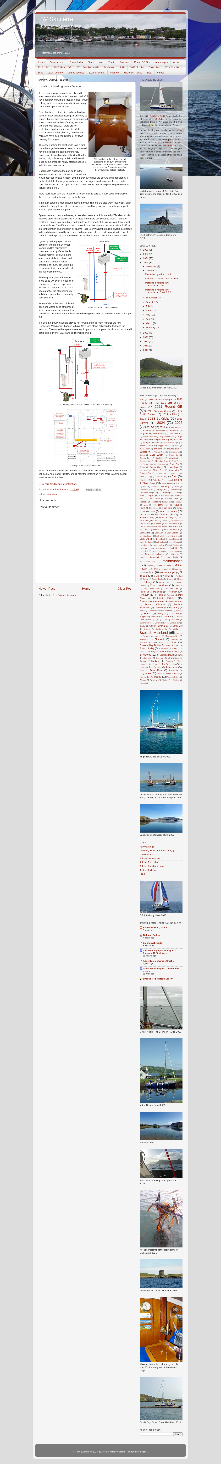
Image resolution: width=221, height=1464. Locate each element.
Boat (149, 72)
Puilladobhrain (166, 611)
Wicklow (154, 680)
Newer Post (47, 588)
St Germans (163, 648)
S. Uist (164, 620)
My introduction (170, 145)
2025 (146, 254)
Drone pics (173, 470)
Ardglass (144, 433)
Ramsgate (161, 614)
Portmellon (159, 608)
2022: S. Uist (137, 67)
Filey (176, 486)
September (152, 297)
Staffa (179, 655)
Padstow (114, 72)
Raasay (179, 611)
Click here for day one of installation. (58, 484)
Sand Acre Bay (145, 623)
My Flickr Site (146, 854)
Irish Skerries (162, 514)
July (148, 306)
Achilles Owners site (150, 858)
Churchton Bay (145, 461)
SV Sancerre (56, 19)
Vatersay (176, 673)
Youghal (143, 683)
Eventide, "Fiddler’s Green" (158, 979)
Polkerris (159, 595)
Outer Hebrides (159, 585)
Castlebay (159, 458)
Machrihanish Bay (147, 562)
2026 (146, 250)
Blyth (177, 446)
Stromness (173, 658)
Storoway (160, 658)
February (151, 327)
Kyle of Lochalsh (146, 527)
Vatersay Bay (145, 677)
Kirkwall (157, 524)
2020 (146, 341)
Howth (142, 508)
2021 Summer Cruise (159, 411)
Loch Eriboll (146, 539)
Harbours (178, 502)
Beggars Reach (164, 446)
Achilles (158, 142)
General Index (57, 62)
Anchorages (161, 62)
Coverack (161, 464)
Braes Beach (145, 449)
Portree (142, 611)
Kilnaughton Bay (150, 521)
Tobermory (171, 667)
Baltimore (178, 439)
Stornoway (147, 658)
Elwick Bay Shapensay (162, 480)
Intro (101, 62)
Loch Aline (145, 533)
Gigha (151, 495)
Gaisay (177, 493)
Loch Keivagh (174, 542)
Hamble (154, 502)
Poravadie (171, 595)
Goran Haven (165, 496)
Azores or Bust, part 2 (155, 927)
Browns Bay (172, 449)
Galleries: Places (133, 72)
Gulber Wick (154, 499)
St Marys (175, 651)
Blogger (143, 1452)
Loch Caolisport (146, 536)
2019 (146, 346)
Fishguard (161, 490)
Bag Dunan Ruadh (167, 437)
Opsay (145, 579)
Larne (146, 530)
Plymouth (144, 595)
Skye (173, 642)
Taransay (169, 661)
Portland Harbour (164, 598)
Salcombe (175, 620)
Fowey (165, 492)
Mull (151, 572)
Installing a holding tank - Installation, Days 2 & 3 (158, 291)
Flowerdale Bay (146, 493)
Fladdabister (175, 490)
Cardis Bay (174, 455)
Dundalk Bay (145, 473)
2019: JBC (43, 67)
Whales (143, 680)
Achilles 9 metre (157, 116)
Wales (157, 676)
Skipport (162, 642)
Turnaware (173, 670)
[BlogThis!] (90, 489)
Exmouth (179, 483)
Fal (144, 486)
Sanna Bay (177, 626)
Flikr (178, 142)
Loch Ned (174, 548)
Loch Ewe (160, 539)
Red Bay (175, 614)
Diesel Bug (158, 470)
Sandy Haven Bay (158, 626)
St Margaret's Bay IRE (158, 651)
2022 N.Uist (169, 414)
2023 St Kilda (158, 418)
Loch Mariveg (173, 545)
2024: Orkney (55, 72)
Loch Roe (144, 551)
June (148, 310)
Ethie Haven (167, 483)
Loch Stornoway (173, 551)
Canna (142, 455)
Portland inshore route (151, 601)
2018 (146, 350)
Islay (176, 514)
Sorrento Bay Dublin (150, 645)
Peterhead (144, 592)
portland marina (175, 601)
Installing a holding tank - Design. (162, 278)
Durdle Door (175, 473)
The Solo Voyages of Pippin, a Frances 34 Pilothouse (159, 951)
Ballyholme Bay (162, 439)
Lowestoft (154, 557)
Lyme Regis (172, 557)
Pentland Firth (171, 589)
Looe (142, 557)
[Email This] (87, 489)
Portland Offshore (155, 604)
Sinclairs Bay (146, 642)
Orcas (179, 579)
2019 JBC (159, 119)
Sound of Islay (147, 648)
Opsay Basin (157, 579)
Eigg (150, 477)
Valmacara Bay (163, 674)
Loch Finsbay (174, 539)
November (151, 266)
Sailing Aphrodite (152, 943)
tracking (178, 130)
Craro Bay (174, 464)
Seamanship (171, 636)
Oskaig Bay (164, 582)
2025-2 (150, 427)
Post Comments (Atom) (65, 595)
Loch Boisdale (173, 533)
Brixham (158, 449)
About (176, 62)
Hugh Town (167, 508)
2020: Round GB (63, 67)
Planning (157, 592)
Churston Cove (161, 461)
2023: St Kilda (172, 67)
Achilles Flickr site (149, 862)
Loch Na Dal (145, 548)
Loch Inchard (160, 542)
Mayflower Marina (164, 566)
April (148, 319)
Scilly (122, 67)
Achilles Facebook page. (152, 866)
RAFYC (147, 613)
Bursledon (145, 452)
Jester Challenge (166, 517)
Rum (149, 620)
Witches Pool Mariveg (170, 680)
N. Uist (156, 576)
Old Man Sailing (151, 935)
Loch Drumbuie (174, 536)
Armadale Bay (176, 433)
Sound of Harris (172, 645)
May (148, 315)
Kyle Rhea (161, 526)
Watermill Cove (173, 677)
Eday (142, 477)
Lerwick (156, 530)
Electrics (144, 480)
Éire (174, 476)
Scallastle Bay (162, 629)
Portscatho (153, 611)
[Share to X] (93, 489)
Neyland (179, 576)
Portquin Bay (173, 607)
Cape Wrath (156, 455)
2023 (146, 262)
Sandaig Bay (175, 623)
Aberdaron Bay (175, 427)
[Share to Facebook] (96, 489)
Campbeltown (174, 452)
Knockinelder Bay (172, 524)
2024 (146, 258)
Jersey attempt (76, 72)
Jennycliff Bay (147, 517)
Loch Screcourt (158, 551)
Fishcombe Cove (146, 490)
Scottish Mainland (154, 633)
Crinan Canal (156, 467)
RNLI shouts (164, 616)
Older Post (125, 588)
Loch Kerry (144, 545)
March (149, 323)
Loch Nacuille (160, 548)
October (150, 270)
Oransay (169, 579)
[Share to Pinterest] (99, 489)
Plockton (172, 592)
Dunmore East (160, 473)
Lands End (176, 526)
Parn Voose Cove (152, 589)
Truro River (156, 670)
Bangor (146, 442)
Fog (156, 493)
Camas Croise (160, 452)
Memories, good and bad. (158, 274)
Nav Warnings (147, 847)
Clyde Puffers (177, 461)
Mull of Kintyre (167, 572)
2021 (146, 337)
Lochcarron (160, 554)
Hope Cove (174, 505)
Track (111, 62)
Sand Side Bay (160, 623)
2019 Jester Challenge (160, 399)
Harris (145, 505)
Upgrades (52, 494)
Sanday (143, 626)
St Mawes (109, 67)
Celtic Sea (154, 67)
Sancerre (124, 62)
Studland (155, 661)
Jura (180, 517)
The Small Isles (169, 664)
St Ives (174, 648)
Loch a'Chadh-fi (171, 530)
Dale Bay (173, 467)
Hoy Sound (153, 508)
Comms (147, 133)
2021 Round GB (168, 407)
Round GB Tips (142, 62)
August (150, 302)
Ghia (142, 496)
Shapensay (144, 639)
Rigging (143, 617)
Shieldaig (174, 639)
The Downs (153, 664)
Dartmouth (144, 470)
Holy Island (158, 505)
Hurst (152, 511)
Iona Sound (145, 514)
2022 (146, 333)
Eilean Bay (162, 477)
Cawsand (173, 458)
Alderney (147, 430)
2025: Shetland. (97, 72)
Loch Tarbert (145, 554)
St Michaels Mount (165, 655)
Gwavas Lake (171, 499)
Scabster (147, 629)
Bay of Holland (168, 443)
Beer (151, 446)
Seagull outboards (151, 636)
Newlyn (166, 576)
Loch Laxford (158, 545)
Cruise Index (76, 62)
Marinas (150, 566)
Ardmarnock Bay (159, 434)
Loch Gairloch (146, 542)
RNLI (153, 617)
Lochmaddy (174, 554)
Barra (157, 443)
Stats (91, 62)
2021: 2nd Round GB (88, 67)
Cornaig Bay (148, 464)
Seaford (179, 633)
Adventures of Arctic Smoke (158, 961)
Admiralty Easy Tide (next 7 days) (157, 850)
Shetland (159, 639)
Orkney (148, 582)
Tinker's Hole (155, 667)
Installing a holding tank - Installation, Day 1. (158, 284)
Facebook (167, 142)
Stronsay (143, 661)
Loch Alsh (159, 533)
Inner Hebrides (168, 511)
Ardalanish (174, 430)
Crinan (142, 467)
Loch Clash (159, 536)
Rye (156, 620)
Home (41, 62)
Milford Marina (161, 569)
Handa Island (166, 502)
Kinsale (164, 521)
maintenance (172, 561)
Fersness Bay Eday (160, 487)
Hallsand (144, 502)
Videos (160, 72)
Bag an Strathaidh (150, 437)
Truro (142, 670)
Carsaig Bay (145, 458)
